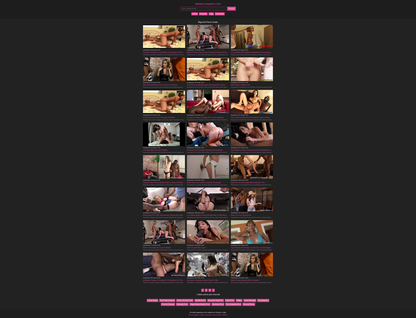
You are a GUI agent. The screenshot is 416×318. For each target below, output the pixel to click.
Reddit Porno (200, 300)
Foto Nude (220, 14)
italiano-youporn (208, 3)
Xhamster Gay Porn (215, 300)
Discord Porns (248, 304)
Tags (211, 14)
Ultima (194, 14)
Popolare (203, 14)
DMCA (225, 315)
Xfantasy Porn (182, 304)
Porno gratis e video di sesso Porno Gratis (205, 315)
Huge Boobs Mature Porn (200, 304)
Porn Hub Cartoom (167, 300)
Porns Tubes (152, 300)
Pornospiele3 (263, 300)
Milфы (239, 300)
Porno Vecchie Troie (185, 300)
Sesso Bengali (249, 300)
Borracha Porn (217, 304)
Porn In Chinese (168, 304)
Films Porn (230, 300)
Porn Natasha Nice (233, 304)
